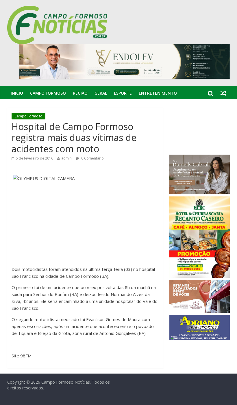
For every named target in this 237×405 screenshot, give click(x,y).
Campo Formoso (48, 93)
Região (80, 93)
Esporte (123, 93)
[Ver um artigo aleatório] (223, 93)
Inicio (17, 93)
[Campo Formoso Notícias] (57, 9)
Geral (101, 93)
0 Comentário (92, 158)
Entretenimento (158, 93)
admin (66, 158)
